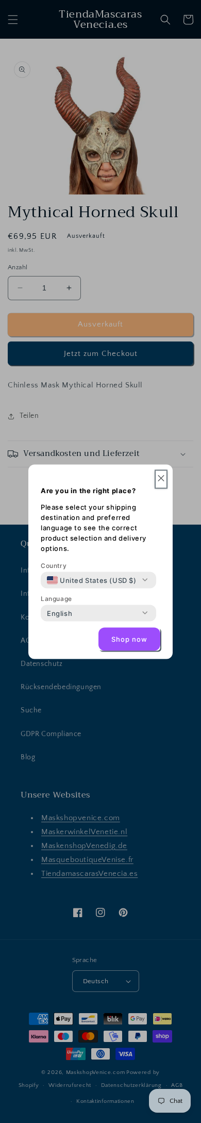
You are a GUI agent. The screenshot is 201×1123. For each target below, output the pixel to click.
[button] (161, 479)
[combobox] (92, 580)
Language (56, 598)
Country (53, 565)
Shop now (129, 639)
